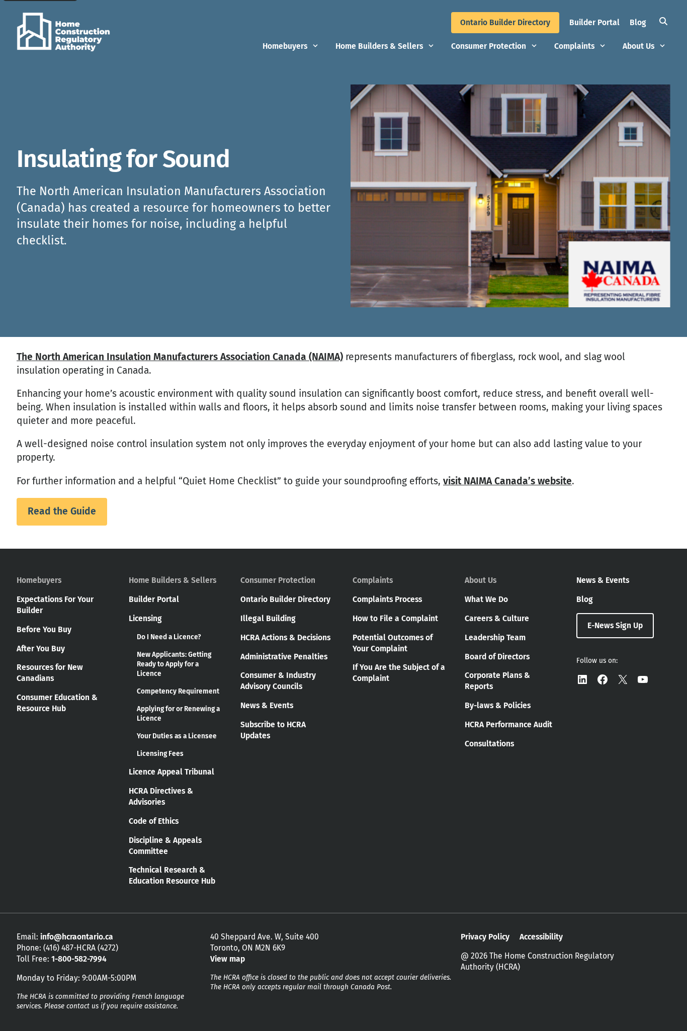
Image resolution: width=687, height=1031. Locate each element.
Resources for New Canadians (50, 672)
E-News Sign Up (615, 625)
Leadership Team (495, 637)
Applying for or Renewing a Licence (178, 714)
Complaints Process (387, 599)
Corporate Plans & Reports (497, 680)
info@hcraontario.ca (76, 936)
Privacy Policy (485, 936)
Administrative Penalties (283, 656)
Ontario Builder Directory (505, 22)
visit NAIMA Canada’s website (507, 481)
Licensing (145, 618)
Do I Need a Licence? (169, 637)
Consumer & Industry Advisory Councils (278, 680)
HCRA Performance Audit (508, 724)
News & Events (266, 705)
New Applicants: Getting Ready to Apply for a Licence (174, 664)
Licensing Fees (160, 753)
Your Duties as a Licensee (177, 736)
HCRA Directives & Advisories (161, 796)
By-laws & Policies (498, 705)
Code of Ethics (154, 821)
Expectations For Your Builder (55, 604)
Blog (638, 22)
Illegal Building (268, 618)
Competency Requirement (178, 691)
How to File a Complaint (395, 618)
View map (227, 959)
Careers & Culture (497, 618)
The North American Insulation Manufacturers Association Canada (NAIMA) (180, 357)
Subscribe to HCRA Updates (273, 730)
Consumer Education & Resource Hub (57, 703)
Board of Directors (497, 656)
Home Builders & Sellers (379, 46)
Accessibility (541, 936)
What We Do (486, 599)
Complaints (574, 46)
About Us (638, 46)
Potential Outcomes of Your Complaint (393, 643)
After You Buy (41, 648)
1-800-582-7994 (79, 959)
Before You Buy (44, 629)
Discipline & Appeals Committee (165, 845)
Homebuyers (285, 46)
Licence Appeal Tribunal (171, 772)
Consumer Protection (488, 46)
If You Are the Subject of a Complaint (399, 672)
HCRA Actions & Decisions (285, 637)
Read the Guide (62, 511)
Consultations (489, 743)
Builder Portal (594, 22)
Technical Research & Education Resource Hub (172, 875)
